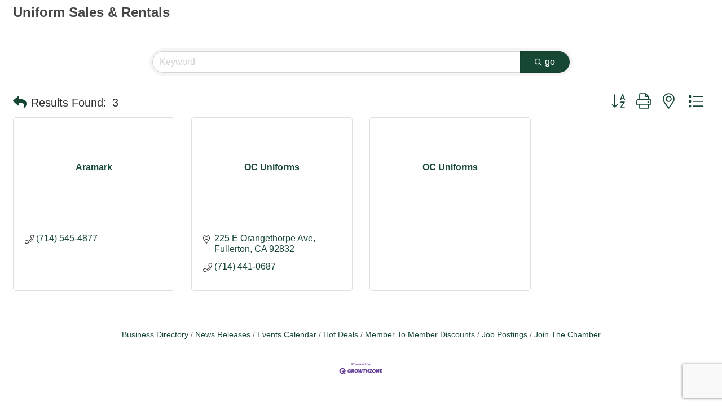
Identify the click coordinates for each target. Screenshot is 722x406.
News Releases (222, 334)
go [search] (550, 62)
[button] (20, 102)
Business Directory (155, 334)
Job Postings (504, 334)
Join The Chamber (567, 334)
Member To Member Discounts (420, 334)
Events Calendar (286, 334)
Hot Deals (340, 334)
